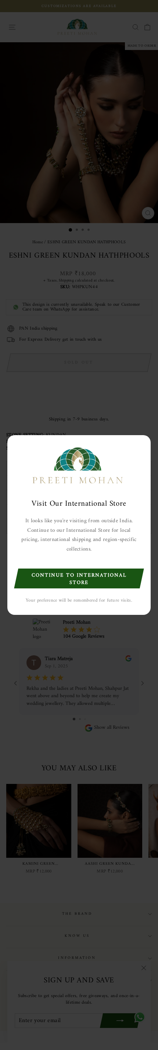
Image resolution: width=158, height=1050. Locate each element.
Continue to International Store (79, 579)
